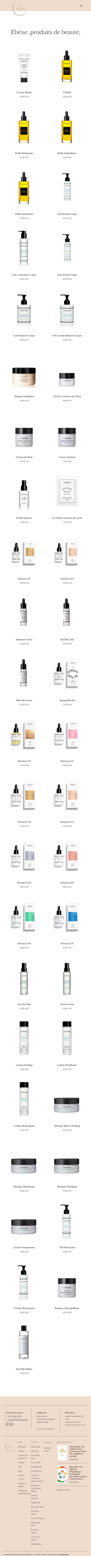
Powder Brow (36, 1471)
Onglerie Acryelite (34, 1496)
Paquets (21, 1463)
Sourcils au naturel (35, 1538)
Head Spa (35, 1451)
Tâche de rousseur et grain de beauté (37, 1478)
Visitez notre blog (63, 1490)
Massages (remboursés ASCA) (36, 1488)
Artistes (21, 1451)
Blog (20, 1471)
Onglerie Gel (35, 1503)
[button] (80, 5)
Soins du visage (37, 1518)
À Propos (22, 1447)
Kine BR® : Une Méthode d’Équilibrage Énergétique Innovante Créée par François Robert (78, 1473)
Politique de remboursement (24, 1492)
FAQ (19, 1467)
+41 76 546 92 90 (14, 1416)
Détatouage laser (35, 1524)
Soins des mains (35, 1512)
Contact (21, 1475)
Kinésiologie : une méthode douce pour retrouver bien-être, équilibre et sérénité (78, 1451)
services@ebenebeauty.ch (18, 1420)
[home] (10, 7)
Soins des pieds (37, 1507)
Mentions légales (21, 1485)
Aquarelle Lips (36, 1467)
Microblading (36, 1544)
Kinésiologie (35, 1447)
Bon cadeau (35, 1463)
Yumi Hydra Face (35, 1456)
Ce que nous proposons (23, 1456)
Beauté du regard (35, 1531)
